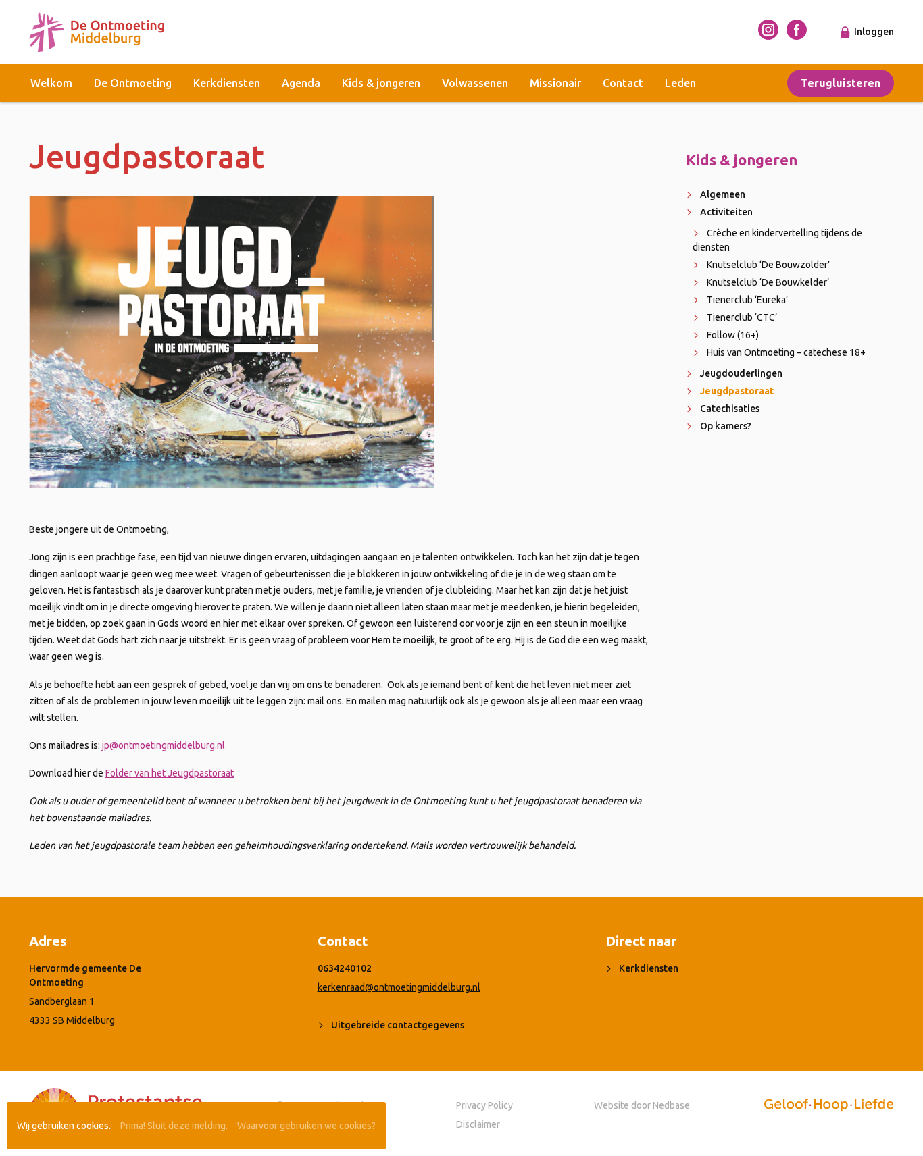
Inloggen (874, 31)
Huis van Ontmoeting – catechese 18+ (786, 352)
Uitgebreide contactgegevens (397, 1025)
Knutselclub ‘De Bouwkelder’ (768, 282)
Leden (680, 83)
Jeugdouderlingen (741, 373)
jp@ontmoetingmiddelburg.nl (163, 745)
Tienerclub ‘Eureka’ (747, 299)
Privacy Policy (484, 1105)
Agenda (301, 83)
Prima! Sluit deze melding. (174, 1125)
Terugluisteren (840, 83)
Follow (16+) (733, 335)
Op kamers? (725, 426)
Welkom (51, 83)
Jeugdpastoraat (737, 391)
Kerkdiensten (226, 83)
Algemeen (722, 194)
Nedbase (671, 1105)
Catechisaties (729, 408)
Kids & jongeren (381, 83)
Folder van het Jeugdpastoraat (169, 773)
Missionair (555, 83)
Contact (623, 83)
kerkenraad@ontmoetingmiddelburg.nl (399, 987)
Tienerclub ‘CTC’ (742, 317)
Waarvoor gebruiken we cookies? (306, 1125)
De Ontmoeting (133, 83)
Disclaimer (478, 1124)
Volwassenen (475, 83)
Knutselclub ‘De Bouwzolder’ (768, 264)
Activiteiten (726, 212)
